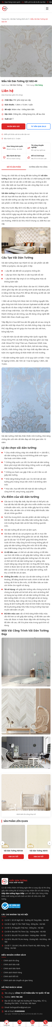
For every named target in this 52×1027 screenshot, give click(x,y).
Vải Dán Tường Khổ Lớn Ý (19, 19)
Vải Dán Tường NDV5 (13, 851)
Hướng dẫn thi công (38, 167)
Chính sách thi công (11, 960)
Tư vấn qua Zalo (38, 126)
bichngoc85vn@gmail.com (20, 1007)
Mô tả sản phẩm (14, 167)
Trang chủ (5, 19)
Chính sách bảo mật (11, 964)
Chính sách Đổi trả (11, 976)
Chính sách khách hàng (13, 972)
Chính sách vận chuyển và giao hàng (18, 980)
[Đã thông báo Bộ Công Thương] (11, 906)
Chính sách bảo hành (12, 968)
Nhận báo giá (13, 126)
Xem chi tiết (13, 857)
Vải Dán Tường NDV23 (38, 851)
